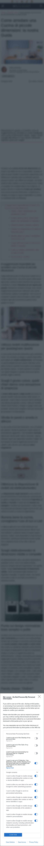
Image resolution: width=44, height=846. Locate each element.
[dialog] (22, 769)
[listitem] (22, 734)
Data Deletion (10, 842)
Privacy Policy (33, 842)
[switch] (36, 738)
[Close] (40, 697)
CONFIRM (13, 835)
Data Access (22, 842)
